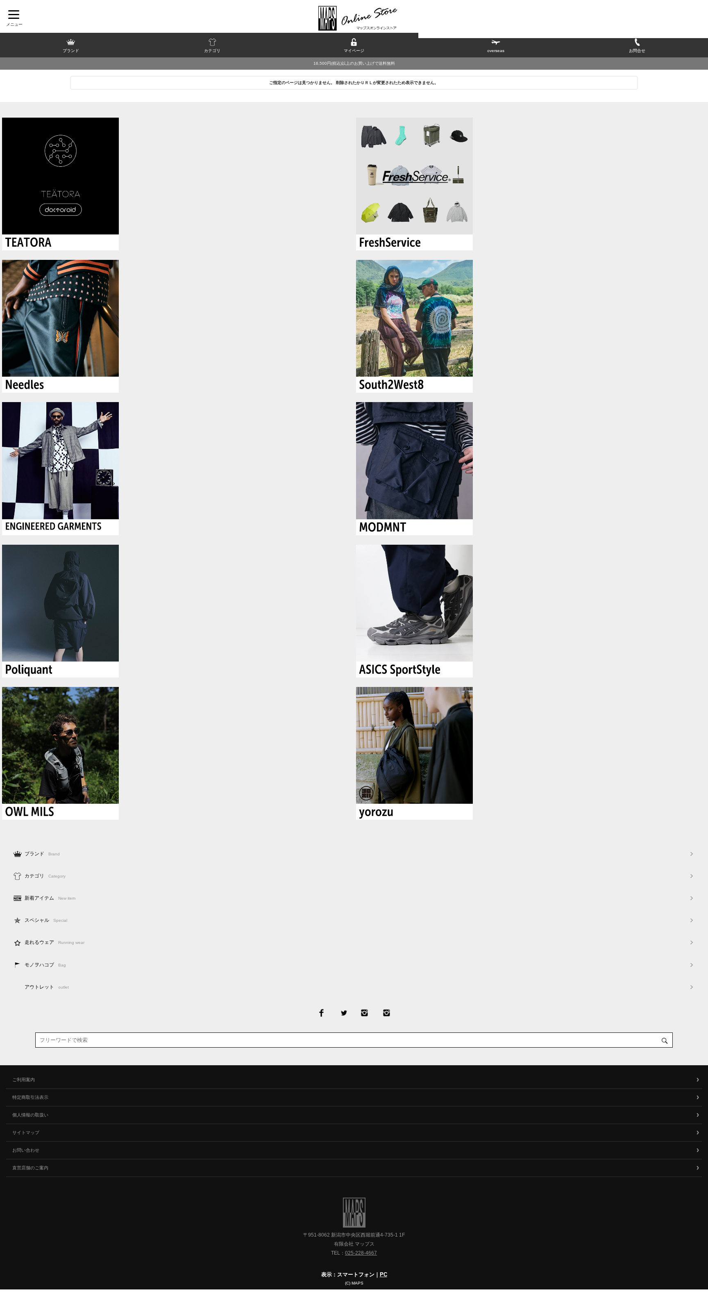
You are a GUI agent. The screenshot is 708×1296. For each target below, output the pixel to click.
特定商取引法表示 (30, 1097)
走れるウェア (54, 942)
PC (383, 1274)
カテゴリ (45, 876)
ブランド (42, 854)
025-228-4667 (361, 1253)
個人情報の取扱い (30, 1114)
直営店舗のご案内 (30, 1167)
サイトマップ (25, 1132)
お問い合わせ (25, 1150)
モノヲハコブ (45, 965)
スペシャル (46, 920)
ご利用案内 (23, 1079)
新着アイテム (50, 898)
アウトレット (47, 987)
